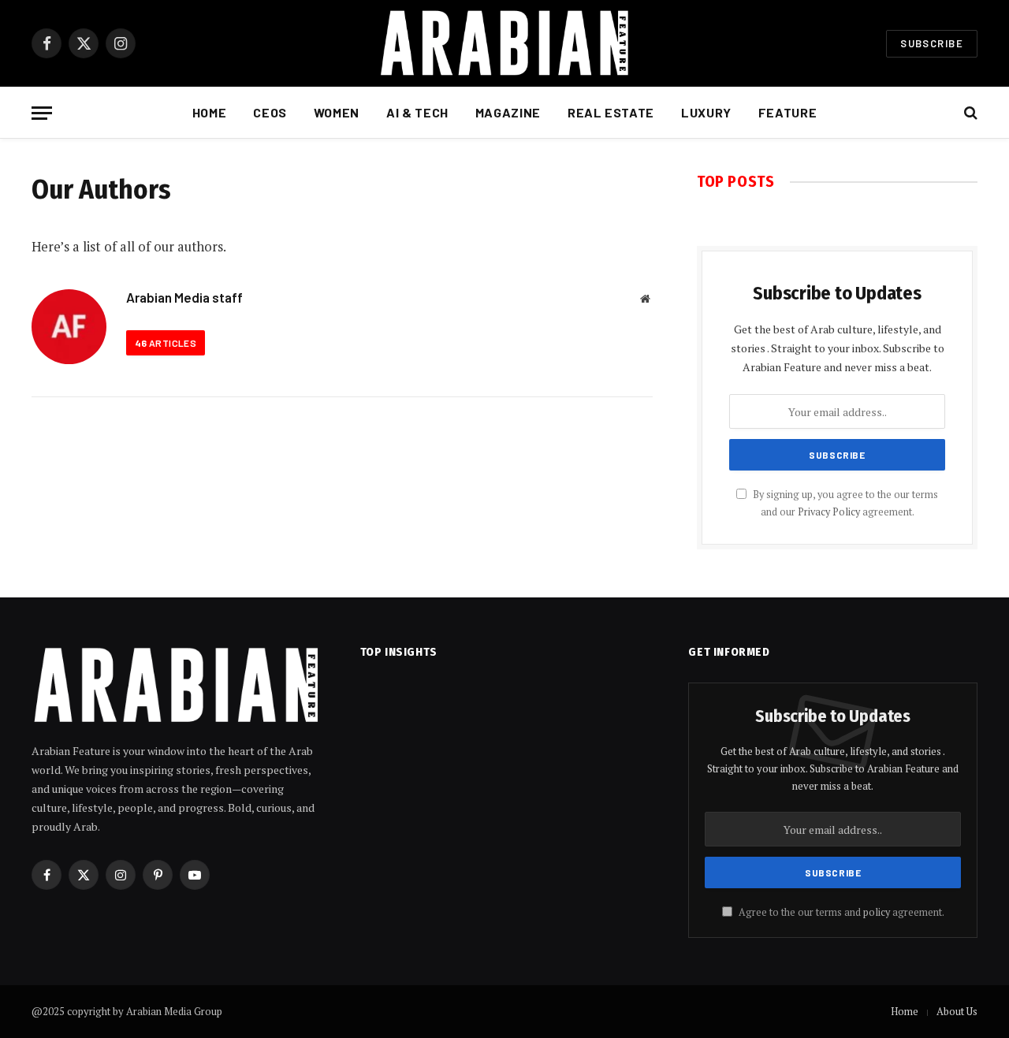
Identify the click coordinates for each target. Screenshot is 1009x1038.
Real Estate (611, 112)
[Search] (969, 113)
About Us (956, 1011)
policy (876, 912)
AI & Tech (417, 112)
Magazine (508, 112)
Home (209, 112)
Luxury (706, 112)
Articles (165, 342)
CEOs (270, 112)
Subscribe (931, 43)
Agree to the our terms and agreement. (840, 912)
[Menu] (42, 113)
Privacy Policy (829, 512)
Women (336, 112)
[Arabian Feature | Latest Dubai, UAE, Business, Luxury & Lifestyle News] (504, 43)
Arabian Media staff (184, 297)
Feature (787, 112)
